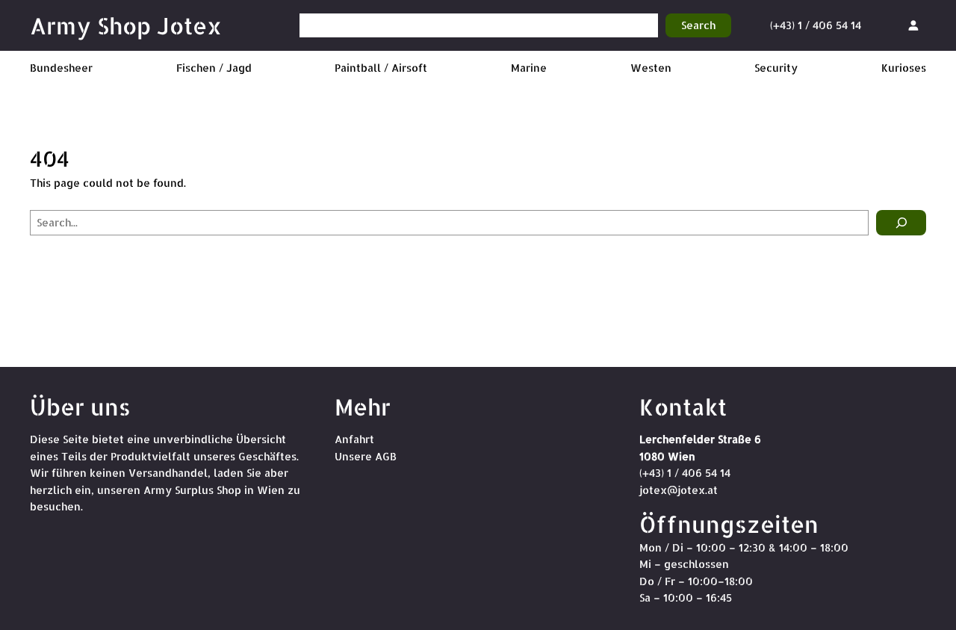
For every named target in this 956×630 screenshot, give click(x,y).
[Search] (901, 222)
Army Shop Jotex (126, 25)
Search (698, 25)
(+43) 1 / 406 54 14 (815, 25)
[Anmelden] (913, 25)
